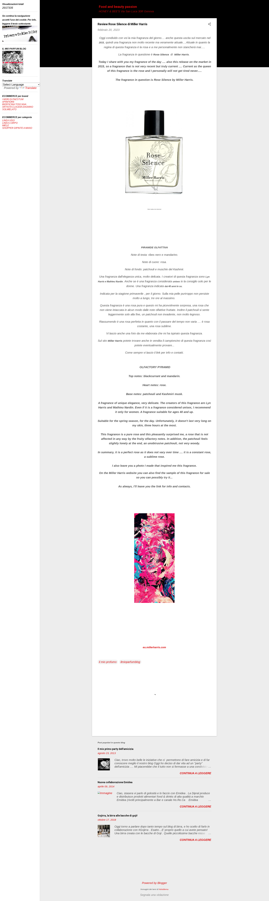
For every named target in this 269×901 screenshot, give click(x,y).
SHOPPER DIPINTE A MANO (17, 128)
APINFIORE (8, 102)
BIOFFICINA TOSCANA (14, 104)
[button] (209, 24)
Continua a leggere (195, 773)
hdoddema (163, 889)
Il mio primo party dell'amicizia (115, 748)
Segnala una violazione (154, 894)
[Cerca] (215, 7)
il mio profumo (108, 661)
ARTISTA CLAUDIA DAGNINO (17, 107)
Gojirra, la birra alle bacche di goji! (117, 815)
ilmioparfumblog (130, 661)
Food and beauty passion (118, 7)
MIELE (5, 125)
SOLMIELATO (9, 109)
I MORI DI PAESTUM (12, 99)
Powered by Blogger (154, 882)
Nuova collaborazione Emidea (115, 782)
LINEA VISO (8, 120)
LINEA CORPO (10, 123)
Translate (31, 87)
